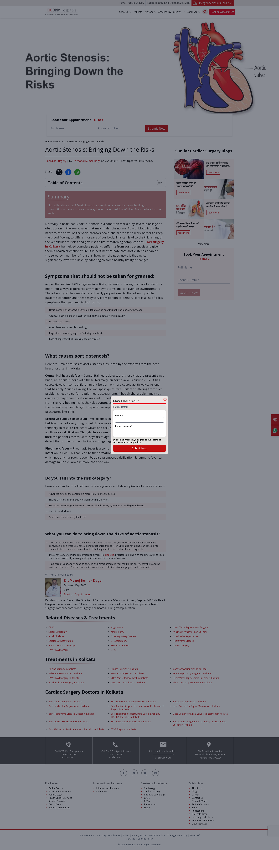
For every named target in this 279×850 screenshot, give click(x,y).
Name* (119, 415)
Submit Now (139, 448)
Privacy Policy (134, 442)
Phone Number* (123, 426)
